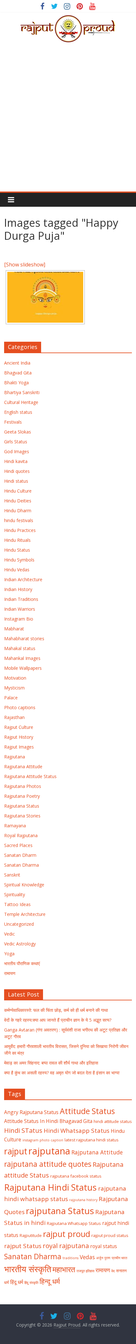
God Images (16, 451)
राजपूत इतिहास (85, 1271)
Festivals (13, 422)
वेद (113, 1271)
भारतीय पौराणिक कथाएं (22, 963)
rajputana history (83, 1200)
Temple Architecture (25, 914)
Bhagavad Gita (75, 1121)
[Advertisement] (68, 120)
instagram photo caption (42, 1140)
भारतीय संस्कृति (27, 1269)
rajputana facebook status (76, 1176)
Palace (11, 698)
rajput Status (22, 1246)
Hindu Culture (18, 491)
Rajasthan (14, 717)
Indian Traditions (21, 599)
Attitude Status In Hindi (31, 1121)
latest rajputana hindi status (92, 1140)
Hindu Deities (17, 501)
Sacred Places (18, 845)
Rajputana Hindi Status (50, 1187)
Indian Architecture (23, 579)
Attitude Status (87, 1111)
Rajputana (14, 757)
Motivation (15, 678)
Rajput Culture (18, 727)
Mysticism (14, 688)
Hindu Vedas (16, 570)
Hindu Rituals (17, 540)
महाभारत (64, 1269)
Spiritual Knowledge (24, 885)
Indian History (18, 589)
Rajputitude (31, 1235)
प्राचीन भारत (119, 1258)
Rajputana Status (21, 806)
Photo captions (19, 707)
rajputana (49, 1151)
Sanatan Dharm (20, 855)
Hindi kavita (16, 461)
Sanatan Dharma (21, 865)
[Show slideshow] (24, 264)
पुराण (107, 1258)
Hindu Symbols (19, 560)
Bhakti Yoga (16, 383)
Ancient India (17, 363)
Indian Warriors (19, 609)
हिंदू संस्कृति (31, 1282)
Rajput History (18, 737)
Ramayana (15, 826)
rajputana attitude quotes (47, 1164)
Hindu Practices (20, 530)
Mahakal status (19, 648)
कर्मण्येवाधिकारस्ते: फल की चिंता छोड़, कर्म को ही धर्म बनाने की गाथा (56, 1010)
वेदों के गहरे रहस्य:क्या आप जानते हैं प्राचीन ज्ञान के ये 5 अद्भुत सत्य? (57, 1020)
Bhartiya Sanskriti (22, 392)
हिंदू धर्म (16, 1282)
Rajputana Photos (22, 786)
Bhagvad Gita (18, 373)
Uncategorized (19, 924)
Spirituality (14, 894)
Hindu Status (17, 550)
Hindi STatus (23, 1130)
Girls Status (15, 442)
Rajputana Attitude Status (30, 776)
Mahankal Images (22, 658)
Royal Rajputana (21, 835)
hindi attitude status (113, 1121)
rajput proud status (109, 1235)
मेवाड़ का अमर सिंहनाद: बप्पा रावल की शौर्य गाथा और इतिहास (51, 1063)
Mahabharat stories (24, 638)
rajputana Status (60, 1211)
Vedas (87, 1257)
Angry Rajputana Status (31, 1112)
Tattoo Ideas (17, 904)
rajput (15, 1151)
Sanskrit (12, 875)
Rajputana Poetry (22, 796)
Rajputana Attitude (23, 766)
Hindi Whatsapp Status (76, 1130)
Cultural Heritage (21, 402)
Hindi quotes (17, 471)
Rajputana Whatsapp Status (74, 1223)
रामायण (9, 973)
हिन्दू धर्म (50, 1281)
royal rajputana (66, 1245)
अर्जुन (99, 1258)
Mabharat (14, 629)
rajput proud (66, 1234)
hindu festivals (18, 520)
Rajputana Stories (22, 816)
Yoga (9, 954)
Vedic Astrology (20, 944)
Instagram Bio (18, 619)
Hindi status (16, 481)
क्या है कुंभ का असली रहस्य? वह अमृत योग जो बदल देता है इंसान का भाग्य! (62, 1073)
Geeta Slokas (17, 432)
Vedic (9, 934)
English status (18, 412)
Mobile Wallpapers (23, 668)
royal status (103, 1246)
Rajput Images (19, 747)
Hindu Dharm (17, 510)
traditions (70, 1258)
